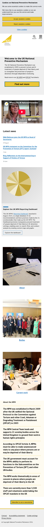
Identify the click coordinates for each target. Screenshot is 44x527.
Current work (22, 392)
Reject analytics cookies (22, 24)
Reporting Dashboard (21, 214)
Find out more (22, 84)
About (22, 288)
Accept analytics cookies (22, 19)
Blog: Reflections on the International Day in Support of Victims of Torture (19, 157)
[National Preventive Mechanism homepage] (7, 40)
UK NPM (20, 77)
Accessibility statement (17, 516)
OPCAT (28, 77)
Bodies (22, 340)
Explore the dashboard (12, 233)
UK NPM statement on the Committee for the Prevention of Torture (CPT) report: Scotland (20, 147)
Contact (4, 516)
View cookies (22, 29)
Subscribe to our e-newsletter (22, 502)
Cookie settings (32, 516)
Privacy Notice (6, 518)
